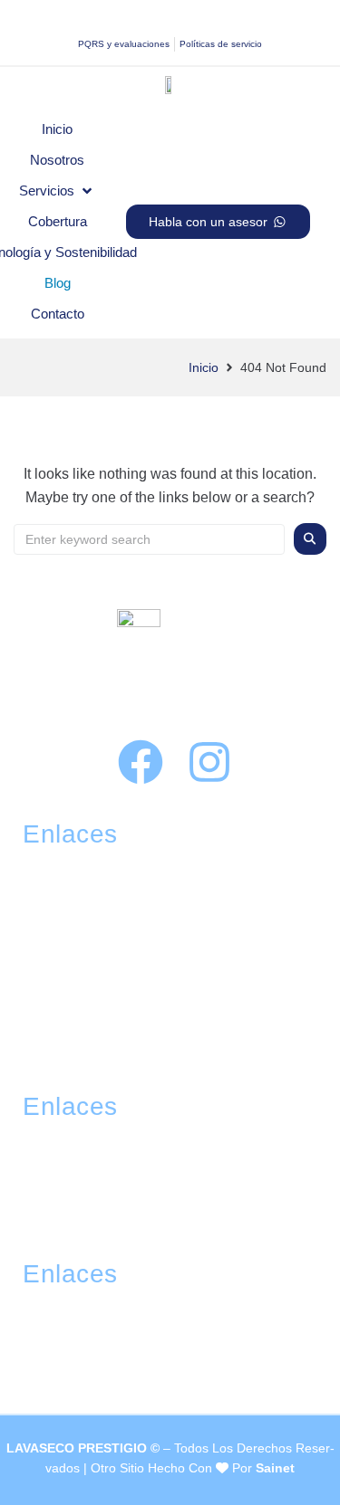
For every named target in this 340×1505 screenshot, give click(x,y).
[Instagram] (209, 762)
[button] (57, 191)
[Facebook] (140, 762)
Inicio (204, 367)
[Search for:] (149, 539)
